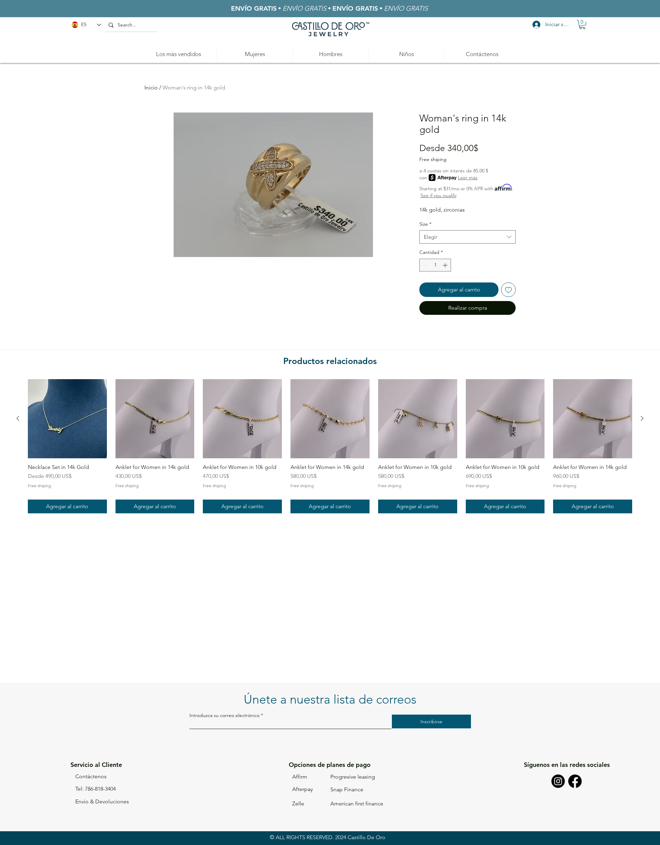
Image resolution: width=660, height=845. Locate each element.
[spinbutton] (435, 265)
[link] (582, 24)
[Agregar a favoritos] (508, 289)
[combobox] (467, 237)
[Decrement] (424, 265)
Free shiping (433, 159)
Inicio (151, 87)
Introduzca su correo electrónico (224, 715)
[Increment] (445, 265)
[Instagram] (558, 781)
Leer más (467, 177)
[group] (330, 446)
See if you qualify (438, 195)
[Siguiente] (642, 418)
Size (425, 224)
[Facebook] (575, 781)
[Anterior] (18, 418)
